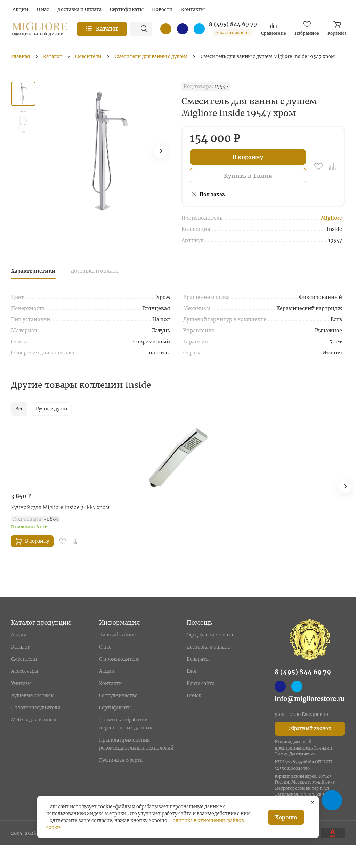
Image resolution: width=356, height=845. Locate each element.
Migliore (331, 218)
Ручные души (51, 409)
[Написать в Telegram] (199, 28)
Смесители (24, 659)
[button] (161, 151)
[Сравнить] (332, 166)
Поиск (194, 695)
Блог (192, 671)
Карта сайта (201, 683)
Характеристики (33, 271)
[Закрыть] (312, 802)
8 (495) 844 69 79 (233, 24)
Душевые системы (33, 695)
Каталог (20, 647)
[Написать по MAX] (182, 28)
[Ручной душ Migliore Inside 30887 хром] (178, 457)
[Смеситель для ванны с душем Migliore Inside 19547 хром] (108, 151)
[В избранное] (318, 166)
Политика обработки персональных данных (125, 724)
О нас (105, 647)
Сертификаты (115, 708)
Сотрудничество (118, 695)
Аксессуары (24, 671)
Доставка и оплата (95, 271)
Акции (18, 635)
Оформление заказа (210, 635)
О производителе (119, 659)
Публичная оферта (121, 760)
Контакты (111, 683)
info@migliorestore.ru (310, 699)
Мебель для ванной (33, 720)
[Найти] (144, 29)
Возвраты (198, 659)
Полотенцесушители (35, 708)
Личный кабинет (118, 635)
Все (19, 409)
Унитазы (21, 683)
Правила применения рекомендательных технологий (136, 744)
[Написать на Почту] (165, 28)
